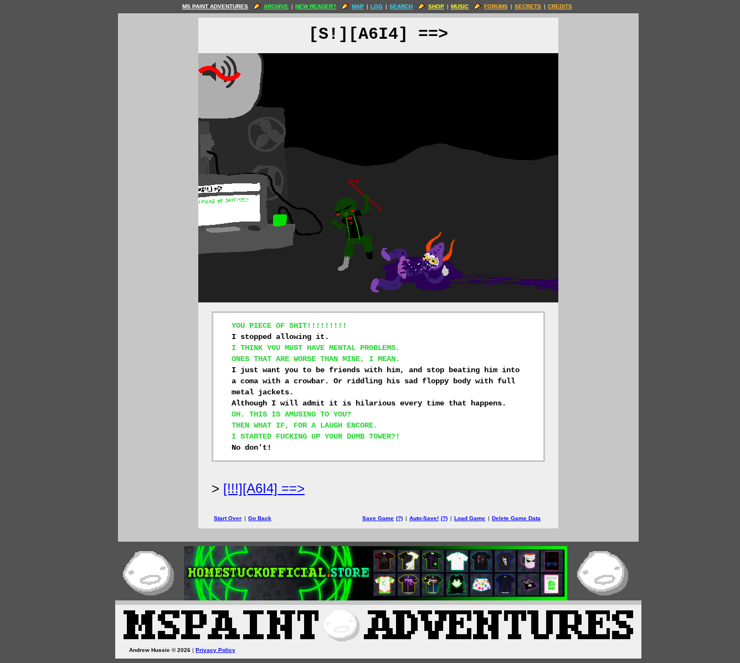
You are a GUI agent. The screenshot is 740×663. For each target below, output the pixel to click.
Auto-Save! (424, 518)
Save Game (378, 518)
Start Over (227, 518)
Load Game (469, 518)
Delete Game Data (516, 518)
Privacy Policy (215, 650)
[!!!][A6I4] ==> (264, 488)
